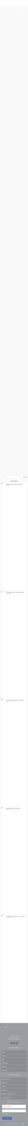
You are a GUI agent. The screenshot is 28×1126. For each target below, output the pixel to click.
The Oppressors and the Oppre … (16, 592)
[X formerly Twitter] (14, 1043)
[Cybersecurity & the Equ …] (14, 400)
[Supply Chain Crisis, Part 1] (14, 290)
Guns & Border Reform (13, 808)
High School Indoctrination (14, 484)
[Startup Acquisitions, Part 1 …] (14, 127)
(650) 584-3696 (14, 1037)
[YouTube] (17, 1043)
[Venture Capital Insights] (14, 29)
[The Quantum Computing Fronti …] (14, 367)
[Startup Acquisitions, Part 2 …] (14, 160)
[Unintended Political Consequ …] (14, 62)
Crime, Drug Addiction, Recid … (15, 700)
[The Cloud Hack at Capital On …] (14, 339)
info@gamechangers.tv (14, 1039)
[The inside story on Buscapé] (14, 430)
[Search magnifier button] (26, 477)
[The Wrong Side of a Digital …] (14, 228)
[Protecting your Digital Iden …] (14, 446)
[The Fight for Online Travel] (14, 249)
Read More (21, 79)
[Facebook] (11, 1043)
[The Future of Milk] (14, 311)
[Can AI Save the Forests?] (14, 93)
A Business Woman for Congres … (16, 916)
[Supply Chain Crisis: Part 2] (14, 271)
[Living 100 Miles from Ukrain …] (14, 188)
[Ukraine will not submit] (14, 209)
